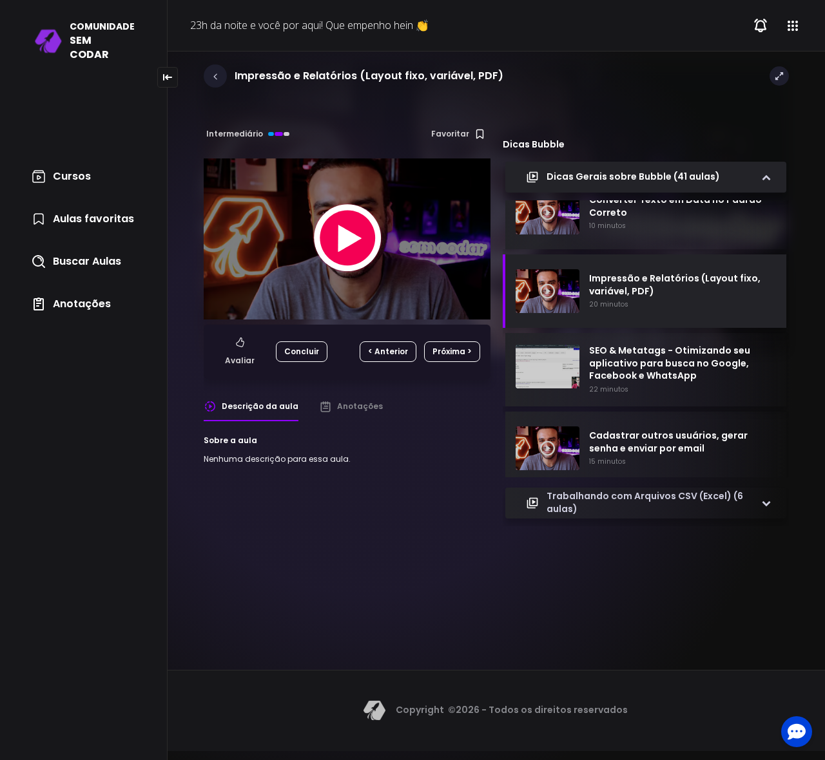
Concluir (301, 351)
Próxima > (452, 351)
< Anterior (388, 351)
